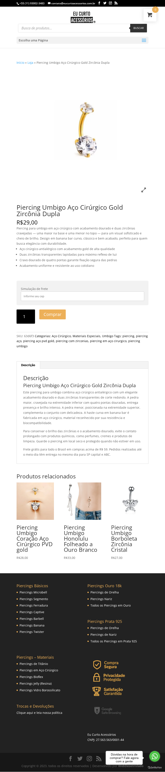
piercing (128, 336)
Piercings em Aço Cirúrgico (39, 670)
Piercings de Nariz (103, 634)
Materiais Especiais (86, 336)
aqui (30, 713)
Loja (30, 63)
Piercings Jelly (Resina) (36, 683)
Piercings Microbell (33, 592)
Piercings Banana (32, 625)
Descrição (28, 365)
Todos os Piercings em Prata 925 (113, 641)
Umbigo (107, 336)
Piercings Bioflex (31, 677)
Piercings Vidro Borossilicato (40, 690)
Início (20, 63)
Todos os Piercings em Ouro (110, 605)
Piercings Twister (32, 632)
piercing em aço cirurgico (108, 341)
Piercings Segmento (34, 599)
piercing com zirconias (72, 341)
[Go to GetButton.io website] (155, 767)
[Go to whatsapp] (154, 756)
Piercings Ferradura (34, 605)
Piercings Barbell (32, 619)
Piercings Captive (32, 612)
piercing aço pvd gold (38, 341)
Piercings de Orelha (104, 592)
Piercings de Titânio (34, 664)
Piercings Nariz (101, 599)
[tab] (28, 365)
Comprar (52, 314)
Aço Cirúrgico (61, 336)
